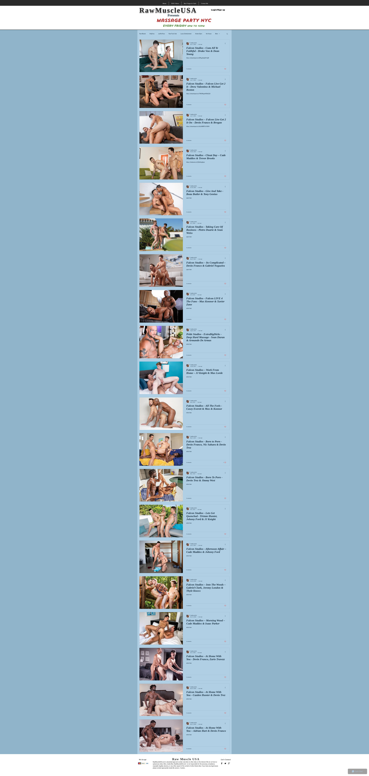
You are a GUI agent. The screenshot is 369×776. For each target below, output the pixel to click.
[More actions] (226, 43)
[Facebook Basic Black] (222, 763)
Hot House (208, 34)
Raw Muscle (142, 34)
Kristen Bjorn (198, 34)
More (216, 34)
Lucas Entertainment (186, 34)
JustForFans (161, 34)
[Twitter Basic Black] (225, 763)
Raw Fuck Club (173, 34)
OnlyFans (152, 34)
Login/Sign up (218, 10)
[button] (227, 34)
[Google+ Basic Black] (229, 763)
